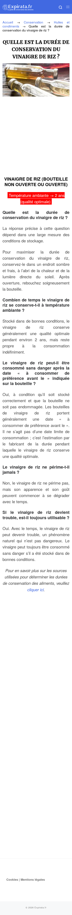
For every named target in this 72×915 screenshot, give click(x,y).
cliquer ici (35, 589)
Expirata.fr (40, 907)
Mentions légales (33, 879)
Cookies (12, 879)
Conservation (33, 22)
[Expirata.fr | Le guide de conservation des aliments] (18, 6)
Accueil (8, 22)
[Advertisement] (36, 135)
